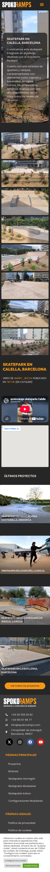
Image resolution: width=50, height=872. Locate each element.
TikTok (10, 382)
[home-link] (16, 4)
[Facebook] (30, 741)
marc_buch (23, 378)
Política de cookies (20, 830)
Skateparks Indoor (19, 793)
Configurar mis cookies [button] (15, 860)
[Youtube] (40, 741)
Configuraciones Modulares (25, 801)
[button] (42, 4)
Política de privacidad (21, 823)
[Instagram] (19, 741)
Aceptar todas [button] (30, 865)
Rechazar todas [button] (13, 865)
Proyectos (14, 764)
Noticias (13, 771)
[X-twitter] (9, 741)
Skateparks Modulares (22, 786)
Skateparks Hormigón (21, 778)
